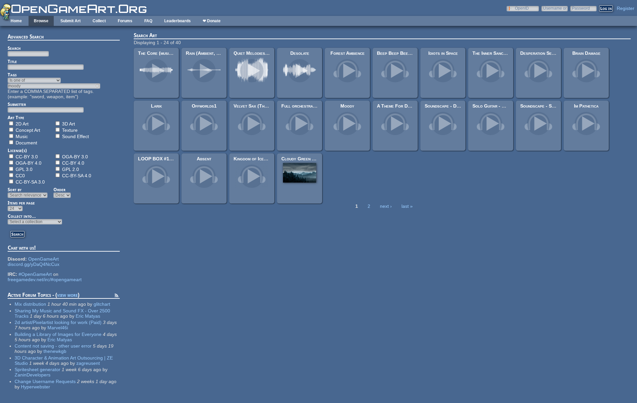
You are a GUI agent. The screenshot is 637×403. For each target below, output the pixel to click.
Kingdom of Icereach (254, 158)
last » (407, 206)
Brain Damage (586, 53)
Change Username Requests (45, 381)
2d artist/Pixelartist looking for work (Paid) (58, 322)
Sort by (15, 189)
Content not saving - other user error (53, 346)
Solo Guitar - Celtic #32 (498, 106)
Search (14, 48)
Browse (41, 21)
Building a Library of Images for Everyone (58, 334)
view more (67, 295)
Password (581, 8)
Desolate (299, 53)
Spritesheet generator (37, 369)
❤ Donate (212, 21)
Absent (204, 158)
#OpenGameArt (35, 274)
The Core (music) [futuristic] (167, 53)
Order (59, 189)
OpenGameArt (43, 259)
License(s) (17, 150)
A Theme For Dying (396, 106)
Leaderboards (177, 21)
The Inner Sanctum (491, 53)
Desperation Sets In (540, 53)
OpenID (522, 8)
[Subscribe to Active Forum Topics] (116, 296)
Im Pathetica (586, 106)
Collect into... (22, 216)
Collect (99, 21)
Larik (156, 106)
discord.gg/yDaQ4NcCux (33, 264)
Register (625, 8)
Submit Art (70, 21)
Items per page (21, 202)
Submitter (17, 104)
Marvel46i (57, 327)
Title (12, 61)
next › (386, 206)
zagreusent (88, 363)
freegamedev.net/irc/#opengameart (45, 279)
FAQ (148, 21)
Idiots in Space (443, 53)
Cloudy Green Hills (301, 158)
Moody (347, 106)
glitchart (102, 304)
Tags (12, 74)
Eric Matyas (88, 316)
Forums (125, 21)
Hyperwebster (35, 386)
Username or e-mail (555, 8)
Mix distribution (30, 304)
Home (16, 21)
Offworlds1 (204, 106)
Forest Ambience (347, 53)
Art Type (16, 117)
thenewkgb (54, 351)
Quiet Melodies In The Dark (262, 53)
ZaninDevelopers (32, 374)
